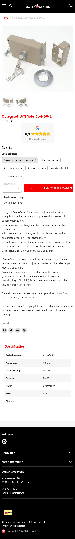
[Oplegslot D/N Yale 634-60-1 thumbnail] (8, 102)
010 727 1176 (9, 489)
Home (5, 17)
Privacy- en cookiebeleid (13, 525)
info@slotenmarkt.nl (13, 492)
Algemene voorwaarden (13, 522)
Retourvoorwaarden (38, 522)
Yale (12, 121)
